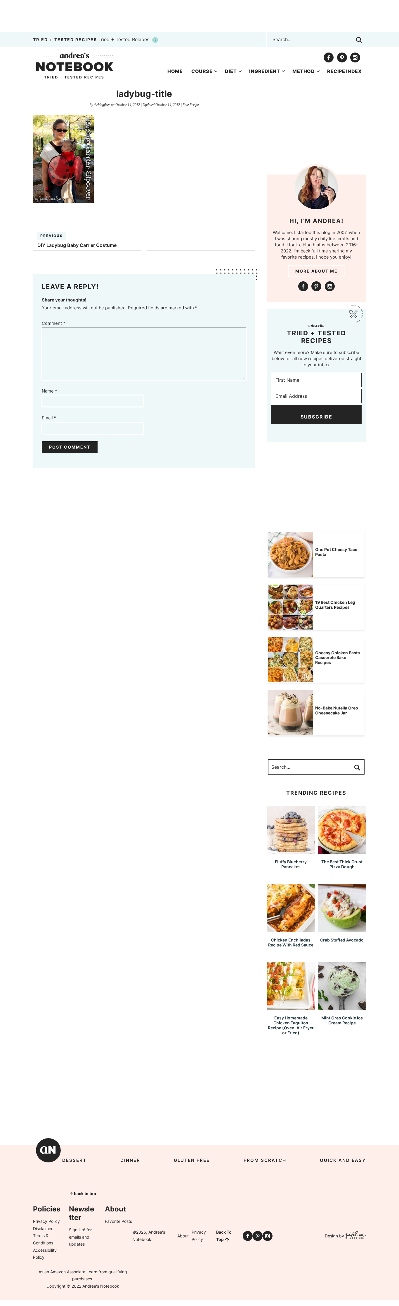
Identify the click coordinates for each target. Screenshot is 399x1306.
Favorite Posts (118, 1221)
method (303, 71)
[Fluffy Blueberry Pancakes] (291, 851)
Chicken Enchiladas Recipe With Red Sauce (290, 942)
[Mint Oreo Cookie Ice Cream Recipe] (342, 1007)
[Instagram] (355, 57)
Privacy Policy (46, 1221)
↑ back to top (82, 1193)
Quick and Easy (343, 1160)
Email (49, 418)
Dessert (74, 1160)
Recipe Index (344, 71)
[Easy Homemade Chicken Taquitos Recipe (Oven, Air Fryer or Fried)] (291, 1007)
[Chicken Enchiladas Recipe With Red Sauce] (291, 929)
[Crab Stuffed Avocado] (342, 929)
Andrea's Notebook (74, 65)
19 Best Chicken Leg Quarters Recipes (335, 605)
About (183, 1235)
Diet (231, 71)
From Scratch (265, 1160)
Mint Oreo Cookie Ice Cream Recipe (342, 1020)
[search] (359, 40)
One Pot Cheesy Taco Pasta (336, 552)
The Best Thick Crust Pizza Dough (341, 864)
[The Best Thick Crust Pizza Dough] (342, 851)
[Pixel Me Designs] (355, 1236)
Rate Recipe (191, 105)
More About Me (316, 270)
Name (49, 391)
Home (175, 71)
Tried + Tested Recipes (92, 39)
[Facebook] (329, 57)
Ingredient (264, 71)
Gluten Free (192, 1160)
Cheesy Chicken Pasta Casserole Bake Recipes (337, 657)
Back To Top (224, 1236)
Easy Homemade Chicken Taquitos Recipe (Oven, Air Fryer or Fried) (291, 1025)
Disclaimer (43, 1228)
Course (201, 71)
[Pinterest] (342, 57)
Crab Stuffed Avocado (342, 939)
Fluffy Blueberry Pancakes (291, 864)
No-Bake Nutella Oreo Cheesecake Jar (336, 710)
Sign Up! (77, 1229)
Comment (53, 323)
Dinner (130, 1160)
